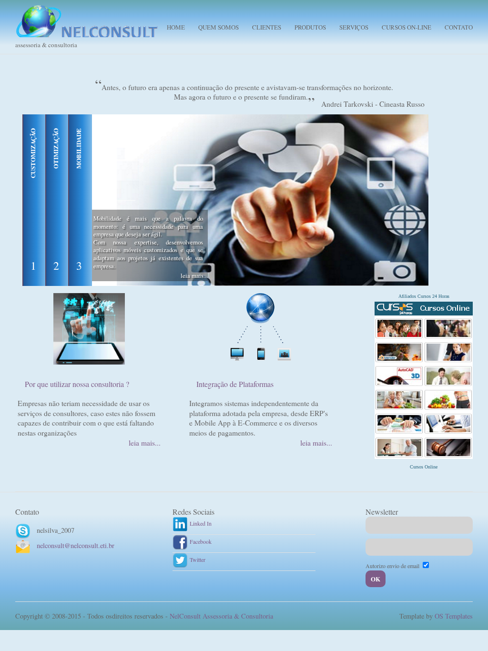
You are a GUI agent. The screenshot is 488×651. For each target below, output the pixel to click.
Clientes (266, 27)
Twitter (196, 559)
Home (176, 27)
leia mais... (194, 275)
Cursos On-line (406, 27)
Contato (459, 27)
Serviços (353, 27)
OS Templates (454, 615)
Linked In (200, 523)
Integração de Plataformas (235, 384)
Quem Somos (218, 27)
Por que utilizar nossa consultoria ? (77, 384)
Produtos (310, 27)
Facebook (200, 541)
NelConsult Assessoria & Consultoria (221, 615)
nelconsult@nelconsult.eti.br (75, 545)
